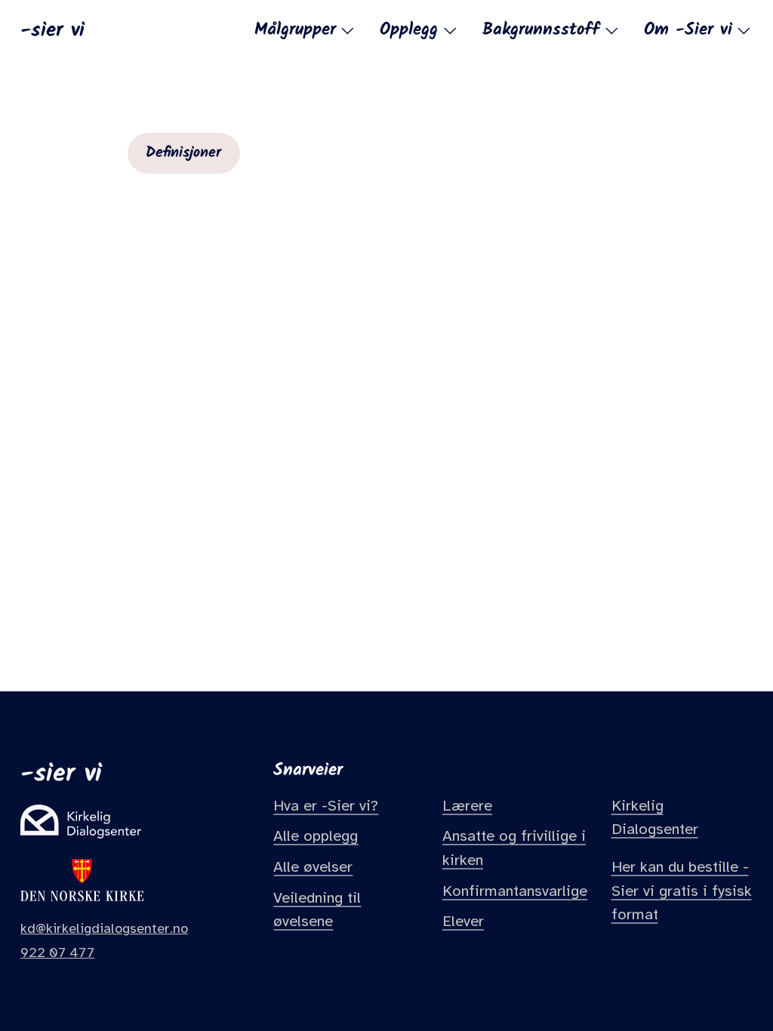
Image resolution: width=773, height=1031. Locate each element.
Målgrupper (295, 31)
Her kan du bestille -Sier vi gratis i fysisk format (681, 890)
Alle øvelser (313, 866)
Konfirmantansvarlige (514, 891)
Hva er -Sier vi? (325, 805)
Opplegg (409, 31)
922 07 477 (57, 952)
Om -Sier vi (688, 31)
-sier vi (52, 29)
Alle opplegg (315, 835)
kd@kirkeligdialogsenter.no (104, 928)
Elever (463, 921)
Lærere (467, 805)
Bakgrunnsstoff (540, 31)
